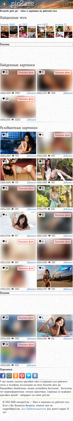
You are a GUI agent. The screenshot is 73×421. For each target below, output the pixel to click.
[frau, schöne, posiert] (68, 34)
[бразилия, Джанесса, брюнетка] (55, 143)
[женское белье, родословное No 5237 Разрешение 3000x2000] (50, 34)
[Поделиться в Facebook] (2, 375)
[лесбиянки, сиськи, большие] (18, 80)
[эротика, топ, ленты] (60, 34)
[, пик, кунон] (32, 28)
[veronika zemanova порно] (41, 28)
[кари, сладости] (14, 34)
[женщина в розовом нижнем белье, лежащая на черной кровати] (5, 34)
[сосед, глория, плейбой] (55, 196)
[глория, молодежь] (55, 223)
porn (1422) (42, 24)
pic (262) (23, 24)
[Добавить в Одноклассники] (15, 375)
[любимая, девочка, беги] (41, 34)
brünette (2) (61, 24)
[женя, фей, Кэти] (18, 352)
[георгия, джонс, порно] (18, 143)
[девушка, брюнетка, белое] (14, 28)
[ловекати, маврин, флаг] (55, 276)
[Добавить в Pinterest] (22, 375)
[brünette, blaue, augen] (60, 28)
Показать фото (26, 72)
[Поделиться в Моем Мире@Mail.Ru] (9, 375)
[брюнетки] (55, 325)
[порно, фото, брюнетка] (18, 196)
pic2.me (22, 4)
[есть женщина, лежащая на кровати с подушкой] (32, 34)
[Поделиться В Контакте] (35, 375)
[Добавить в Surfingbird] (28, 375)
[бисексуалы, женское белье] (18, 276)
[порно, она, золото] (18, 325)
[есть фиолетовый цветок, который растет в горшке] (23, 28)
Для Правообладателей (33, 408)
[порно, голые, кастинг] (18, 107)
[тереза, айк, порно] (18, 223)
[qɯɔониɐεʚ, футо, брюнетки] (68, 28)
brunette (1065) (7, 24)
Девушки (31, 93)
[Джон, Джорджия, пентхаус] (18, 169)
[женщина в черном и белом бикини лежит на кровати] (55, 249)
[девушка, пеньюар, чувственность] (23, 34)
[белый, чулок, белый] (18, 249)
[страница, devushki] (55, 80)
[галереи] (50, 28)
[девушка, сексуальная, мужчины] (55, 169)
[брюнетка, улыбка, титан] (5, 28)
